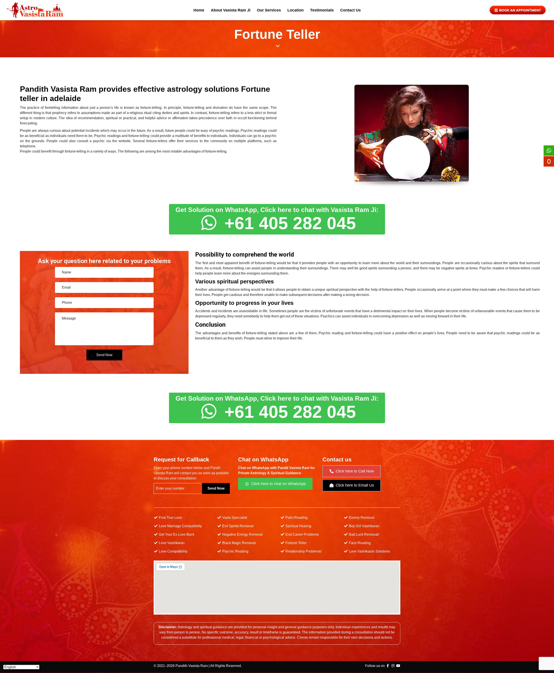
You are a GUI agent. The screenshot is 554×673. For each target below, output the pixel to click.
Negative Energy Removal (242, 534)
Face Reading (359, 543)
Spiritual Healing (298, 526)
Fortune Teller (296, 543)
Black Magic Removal (238, 543)
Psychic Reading (234, 551)
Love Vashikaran (171, 543)
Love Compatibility (172, 551)
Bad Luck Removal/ (363, 534)
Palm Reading (296, 517)
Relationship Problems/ (303, 551)
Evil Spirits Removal (237, 526)
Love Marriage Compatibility (180, 526)
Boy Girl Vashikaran (363, 526)
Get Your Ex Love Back (176, 534)
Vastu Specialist (234, 517)
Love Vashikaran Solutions (369, 551)
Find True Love (170, 517)
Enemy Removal (361, 517)
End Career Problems (302, 534)
